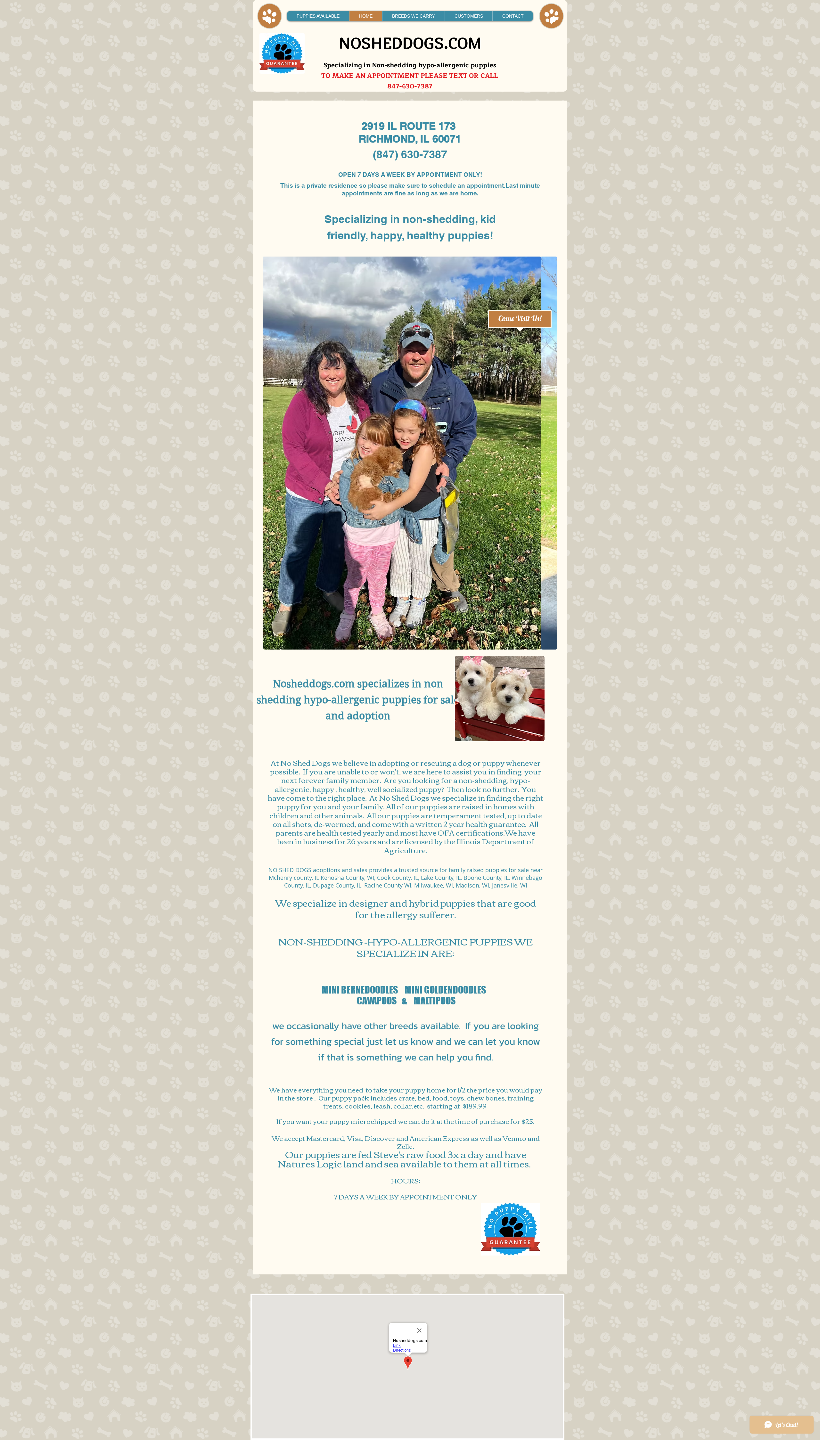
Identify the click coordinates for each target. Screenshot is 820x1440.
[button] (412, 453)
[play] (548, 640)
